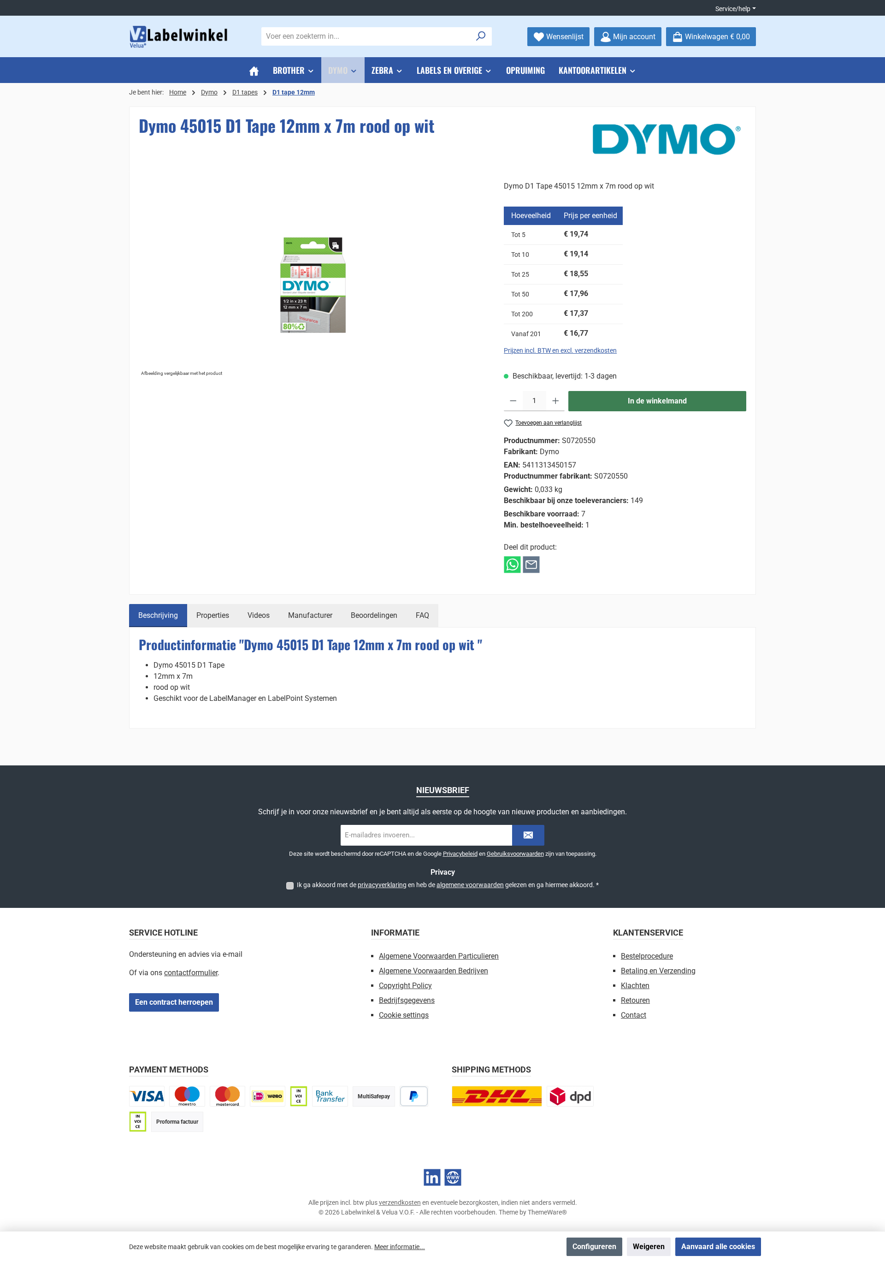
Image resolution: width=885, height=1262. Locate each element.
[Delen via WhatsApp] (512, 564)
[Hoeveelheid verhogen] (555, 401)
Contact (633, 1015)
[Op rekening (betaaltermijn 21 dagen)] (138, 1121)
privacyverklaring (382, 885)
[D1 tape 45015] (312, 279)
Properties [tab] (212, 615)
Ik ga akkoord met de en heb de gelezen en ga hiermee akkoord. (448, 885)
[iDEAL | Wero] (267, 1096)
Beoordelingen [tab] (374, 615)
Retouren (635, 1000)
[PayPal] (414, 1096)
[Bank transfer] (330, 1096)
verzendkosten (400, 1202)
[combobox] (366, 36)
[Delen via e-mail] (531, 564)
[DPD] (570, 1096)
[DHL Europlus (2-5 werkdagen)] (497, 1096)
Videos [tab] (259, 615)
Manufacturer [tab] (310, 615)
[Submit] (528, 835)
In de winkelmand (657, 401)
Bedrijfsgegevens (407, 1000)
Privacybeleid (460, 853)
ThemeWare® (547, 1212)
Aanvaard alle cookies (718, 1246)
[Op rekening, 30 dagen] (298, 1096)
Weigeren (649, 1246)
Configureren (594, 1246)
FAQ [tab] (422, 615)
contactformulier (191, 972)
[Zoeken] (481, 36)
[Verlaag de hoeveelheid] (513, 401)
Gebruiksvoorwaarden (515, 853)
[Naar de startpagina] (179, 36)
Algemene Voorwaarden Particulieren (439, 956)
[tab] (158, 615)
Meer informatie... (399, 1246)
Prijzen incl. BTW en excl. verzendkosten (560, 350)
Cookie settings (404, 1015)
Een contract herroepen (174, 1002)
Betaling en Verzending (658, 970)
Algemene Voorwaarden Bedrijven (433, 970)
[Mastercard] (227, 1096)
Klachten (635, 985)
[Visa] (147, 1096)
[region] (312, 280)
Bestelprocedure (647, 956)
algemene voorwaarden (470, 885)
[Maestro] (187, 1096)
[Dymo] (666, 139)
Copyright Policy (405, 985)
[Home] (254, 70)
